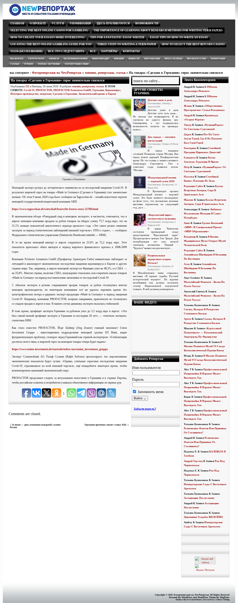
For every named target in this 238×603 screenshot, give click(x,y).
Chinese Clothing (222, 600)
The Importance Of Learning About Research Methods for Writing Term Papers (158, 30)
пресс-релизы (173, 59)
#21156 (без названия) (26, 51)
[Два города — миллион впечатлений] (140, 142)
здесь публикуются (113, 23)
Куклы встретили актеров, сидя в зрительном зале (203, 190)
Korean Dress (209, 600)
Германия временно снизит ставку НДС (106, 424)
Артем (187, 318)
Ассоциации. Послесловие (199, 498)
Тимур (188, 124)
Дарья (187, 134)
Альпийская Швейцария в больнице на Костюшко (200, 268)
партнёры (109, 51)
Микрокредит (100, 59)
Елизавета (190, 157)
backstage (16, 59)
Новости (134, 59)
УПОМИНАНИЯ (80, 23)
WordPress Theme (207, 597)
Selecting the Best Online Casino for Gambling (49, 30)
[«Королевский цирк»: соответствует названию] (140, 220)
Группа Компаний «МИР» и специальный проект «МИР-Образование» (203, 227)
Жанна (188, 105)
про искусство (196, 59)
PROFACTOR (44, 90)
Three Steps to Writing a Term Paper (126, 44)
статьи (14, 64)
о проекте (38, 23)
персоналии (152, 59)
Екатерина (190, 148)
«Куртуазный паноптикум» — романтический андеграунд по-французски (203, 332)
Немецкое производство (24, 93)
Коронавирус (113, 90)
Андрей (188, 115)
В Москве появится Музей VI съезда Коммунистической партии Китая (204, 346)
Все (93, 51)
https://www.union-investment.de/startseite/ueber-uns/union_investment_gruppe (60, 349)
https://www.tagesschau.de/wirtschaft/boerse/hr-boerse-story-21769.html (55, 209)
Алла (187, 264)
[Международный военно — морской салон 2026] (140, 182)
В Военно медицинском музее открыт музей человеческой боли (205, 240)
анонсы (54, 59)
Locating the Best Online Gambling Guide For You (51, 44)
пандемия (45, 93)
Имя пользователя (146, 368)
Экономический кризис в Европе (97, 93)
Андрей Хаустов (193, 461)
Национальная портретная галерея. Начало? (159, 259)
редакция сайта (193, 186)
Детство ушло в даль (160, 100)
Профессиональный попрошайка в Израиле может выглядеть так (205, 373)
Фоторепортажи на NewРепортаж (56, 72)
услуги (58, 23)
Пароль (138, 379)
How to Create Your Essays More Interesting (47, 37)
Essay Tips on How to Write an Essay (179, 37)
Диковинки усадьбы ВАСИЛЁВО (203, 517)
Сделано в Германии (65, 93)
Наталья (189, 176)
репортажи (218, 59)
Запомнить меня (150, 392)
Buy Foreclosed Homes (193, 600)
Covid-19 (29, 90)
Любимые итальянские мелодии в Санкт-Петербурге (202, 213)
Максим (188, 199)
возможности (146, 23)
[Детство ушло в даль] (140, 105)
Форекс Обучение (49, 64)
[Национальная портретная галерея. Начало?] (140, 260)
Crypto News (36, 59)
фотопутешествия (77, 64)
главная (17, 23)
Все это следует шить (66, 51)
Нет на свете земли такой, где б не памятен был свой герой (203, 138)
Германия (98, 90)
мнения (119, 59)
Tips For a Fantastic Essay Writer (117, 37)
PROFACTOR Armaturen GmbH (72, 90)
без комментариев (75, 59)
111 (27, 86)
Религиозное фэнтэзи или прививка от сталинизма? (201, 442)
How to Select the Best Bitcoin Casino (193, 44)
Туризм (28, 64)
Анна (187, 223)
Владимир (190, 236)
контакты (131, 51)
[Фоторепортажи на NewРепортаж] (50, 14)
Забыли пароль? (145, 408)
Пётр (187, 167)
